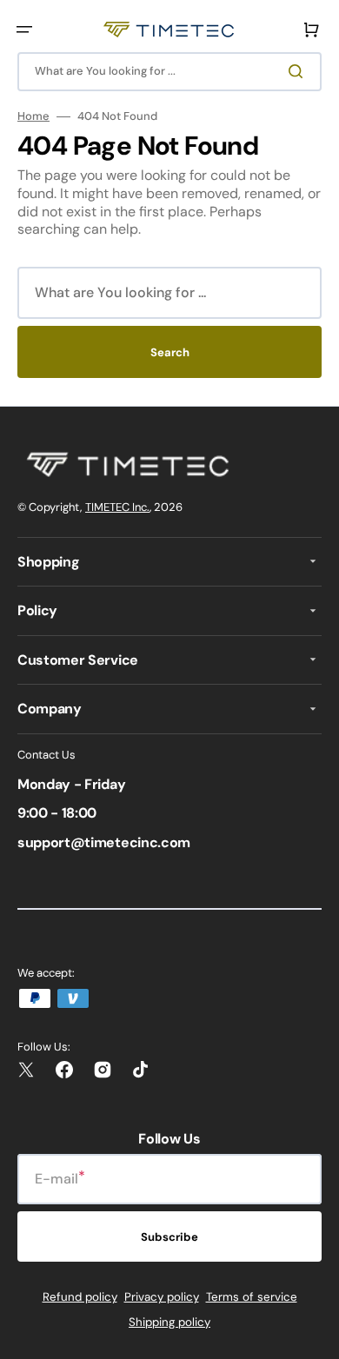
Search (169, 352)
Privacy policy (161, 1296)
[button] (24, 29)
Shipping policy (169, 1322)
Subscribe (169, 1237)
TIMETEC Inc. (117, 507)
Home (33, 116)
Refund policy (80, 1296)
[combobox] (169, 71)
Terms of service (251, 1296)
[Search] (299, 71)
